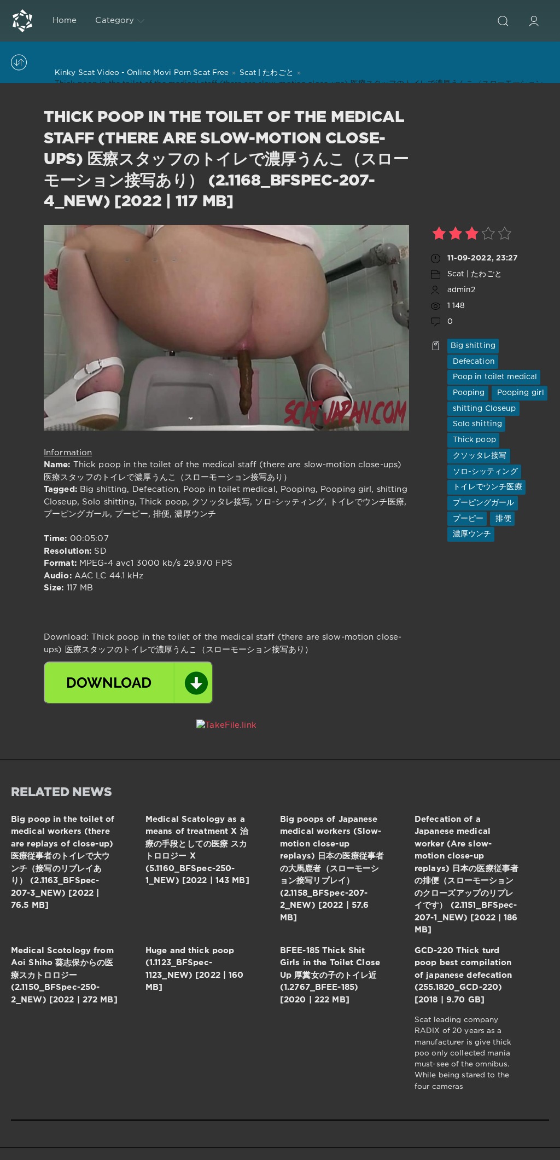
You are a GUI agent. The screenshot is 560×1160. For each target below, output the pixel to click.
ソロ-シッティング (484, 471)
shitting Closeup (483, 408)
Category (114, 20)
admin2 (461, 290)
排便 (502, 518)
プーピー (467, 518)
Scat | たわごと (474, 274)
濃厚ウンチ (471, 534)
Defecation (473, 361)
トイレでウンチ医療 (486, 487)
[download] (128, 683)
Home (64, 20)
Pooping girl (520, 393)
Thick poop (473, 440)
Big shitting (473, 346)
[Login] (533, 21)
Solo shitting (477, 424)
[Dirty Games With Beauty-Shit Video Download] (22, 21)
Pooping (468, 393)
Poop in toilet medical (494, 377)
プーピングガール (483, 503)
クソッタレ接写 (479, 456)
